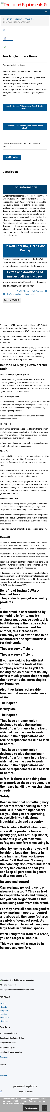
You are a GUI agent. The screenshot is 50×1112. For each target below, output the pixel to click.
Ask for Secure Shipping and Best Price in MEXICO (24, 107)
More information (31, 1108)
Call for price (12, 157)
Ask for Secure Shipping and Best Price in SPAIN (24, 127)
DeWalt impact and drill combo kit (21, 294)
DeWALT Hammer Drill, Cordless (30, 291)
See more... (4, 1057)
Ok (44, 1108)
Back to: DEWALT (11, 300)
